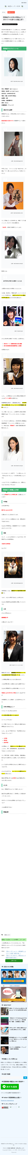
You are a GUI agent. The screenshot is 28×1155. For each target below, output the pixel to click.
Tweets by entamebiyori (7, 1100)
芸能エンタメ (7, 934)
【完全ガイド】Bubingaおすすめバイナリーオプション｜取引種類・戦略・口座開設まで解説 (18, 1019)
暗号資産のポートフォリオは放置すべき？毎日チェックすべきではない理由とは (18, 1039)
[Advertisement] (14, 874)
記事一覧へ (14, 960)
